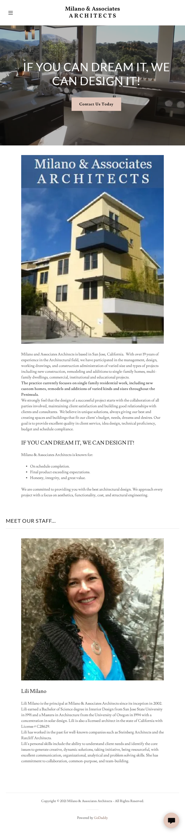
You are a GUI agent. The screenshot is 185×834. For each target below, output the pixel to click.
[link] (92, 16)
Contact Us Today (96, 104)
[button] (14, 13)
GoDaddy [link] (101, 818)
